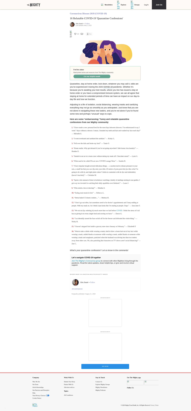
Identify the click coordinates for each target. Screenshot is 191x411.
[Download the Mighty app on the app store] (135, 382)
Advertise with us (69, 387)
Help (33, 393)
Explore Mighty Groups (103, 384)
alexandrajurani (77, 289)
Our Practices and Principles (40, 390)
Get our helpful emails (92, 76)
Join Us (159, 4)
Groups (136, 5)
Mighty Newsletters (101, 387)
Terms (157, 405)
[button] (87, 24)
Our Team (35, 384)
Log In (146, 5)
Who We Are (36, 382)
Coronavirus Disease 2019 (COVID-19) (88, 13)
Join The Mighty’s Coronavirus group (86, 261)
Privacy (152, 405)
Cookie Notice (36, 398)
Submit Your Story (69, 382)
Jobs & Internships (38, 387)
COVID (119, 210)
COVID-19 (108, 87)
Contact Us (99, 382)
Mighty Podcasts (101, 390)
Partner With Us (68, 384)
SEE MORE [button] (105, 366)
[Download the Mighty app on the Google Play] (152, 382)
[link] (33, 5)
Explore (123, 5)
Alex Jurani (79, 23)
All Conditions (68, 395)
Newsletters (109, 5)
